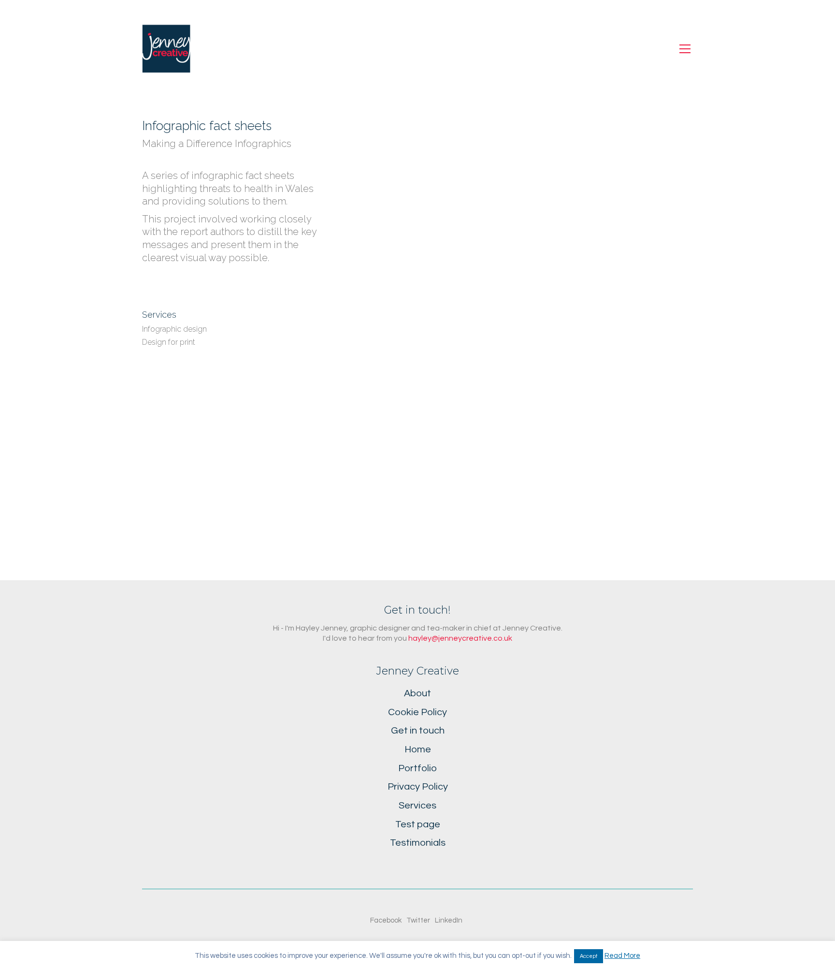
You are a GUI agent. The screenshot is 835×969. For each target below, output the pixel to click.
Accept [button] (588, 956)
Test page (417, 824)
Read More (622, 955)
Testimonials (418, 843)
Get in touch (418, 730)
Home (417, 749)
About (417, 693)
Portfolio (417, 768)
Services (417, 805)
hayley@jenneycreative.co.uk (460, 638)
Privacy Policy (418, 787)
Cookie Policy (417, 712)
